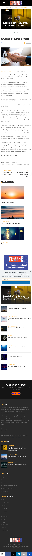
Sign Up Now (16, 282)
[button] (16, 273)
